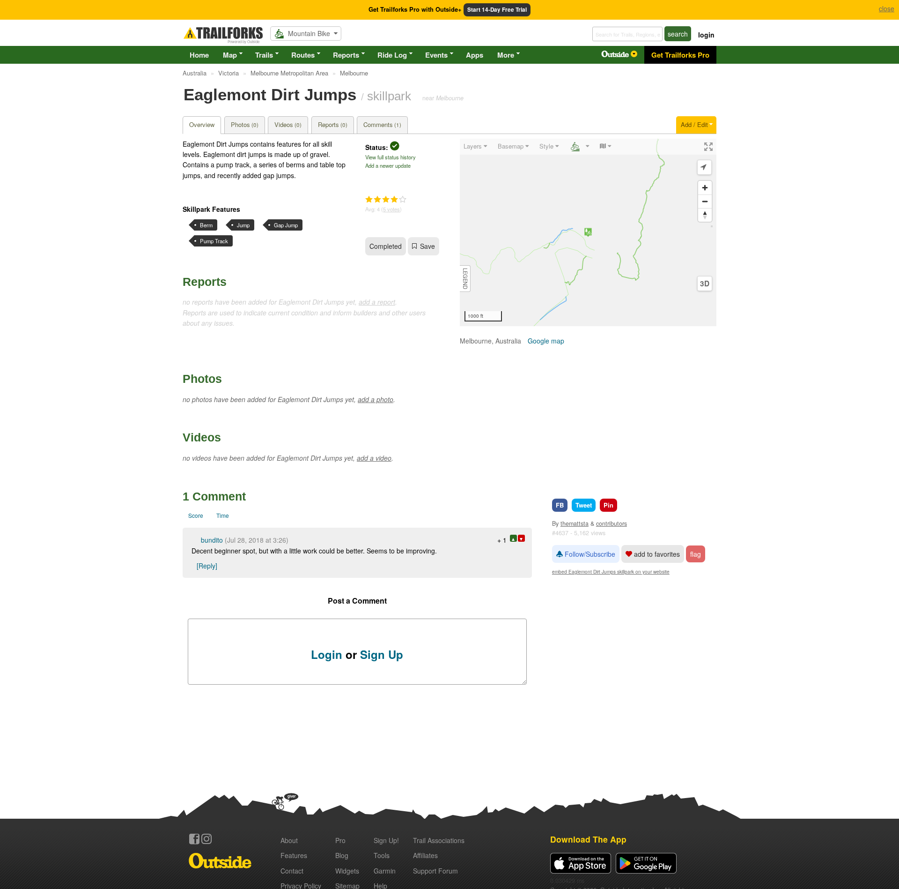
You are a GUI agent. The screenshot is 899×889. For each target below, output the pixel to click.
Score (195, 515)
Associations (438, 840)
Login (326, 654)
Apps (474, 55)
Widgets (347, 870)
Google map (546, 340)
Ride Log (392, 55)
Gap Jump (286, 225)
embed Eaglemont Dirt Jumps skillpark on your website (611, 571)
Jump (243, 225)
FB (560, 505)
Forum (435, 870)
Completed (385, 246)
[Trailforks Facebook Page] (194, 838)
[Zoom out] (705, 201)
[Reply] (207, 565)
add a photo (375, 399)
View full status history (390, 157)
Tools (382, 855)
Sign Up (381, 654)
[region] (588, 232)
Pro (340, 840)
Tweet (583, 505)
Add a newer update (388, 165)
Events (436, 55)
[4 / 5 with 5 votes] (385, 200)
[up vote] (513, 538)
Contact (291, 870)
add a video (374, 458)
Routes (303, 55)
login (706, 34)
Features (293, 855)
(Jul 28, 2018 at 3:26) (256, 540)
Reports (346, 55)
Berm (206, 225)
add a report (377, 301)
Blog (341, 855)
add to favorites (656, 554)
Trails (264, 55)
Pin (608, 505)
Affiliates (425, 855)
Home (199, 55)
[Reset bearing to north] (705, 215)
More (505, 55)
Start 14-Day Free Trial (497, 10)
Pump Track (214, 241)
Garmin (385, 870)
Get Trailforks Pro (680, 55)
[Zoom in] (705, 187)
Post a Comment (357, 600)
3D (704, 283)
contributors (611, 523)
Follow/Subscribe (589, 554)
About (289, 840)
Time (222, 515)
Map (230, 55)
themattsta (574, 523)
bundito (212, 540)
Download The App (588, 839)
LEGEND (465, 278)
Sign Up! (386, 840)
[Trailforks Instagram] (206, 838)
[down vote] (521, 538)
